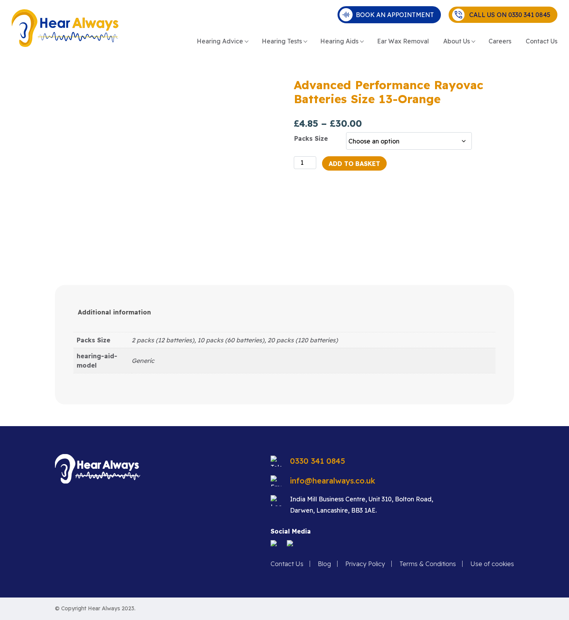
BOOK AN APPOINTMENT (395, 15)
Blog (324, 564)
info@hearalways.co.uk (332, 480)
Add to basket (354, 164)
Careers (499, 41)
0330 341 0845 (317, 461)
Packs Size (311, 138)
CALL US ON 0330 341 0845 (507, 15)
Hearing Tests (282, 41)
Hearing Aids (339, 41)
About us (456, 41)
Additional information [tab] (114, 312)
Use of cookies (492, 564)
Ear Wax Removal (403, 41)
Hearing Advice (220, 41)
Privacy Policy (365, 564)
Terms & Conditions (427, 564)
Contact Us (541, 41)
